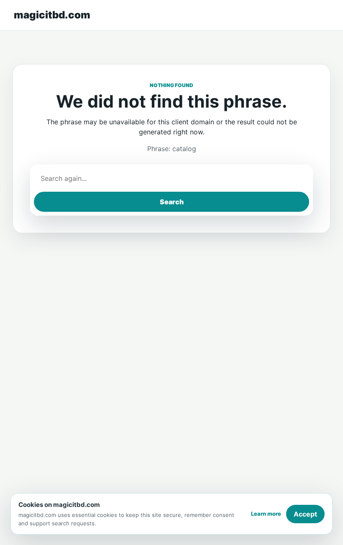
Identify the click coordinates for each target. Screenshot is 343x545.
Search (172, 202)
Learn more (266, 513)
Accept (305, 514)
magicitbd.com (52, 15)
